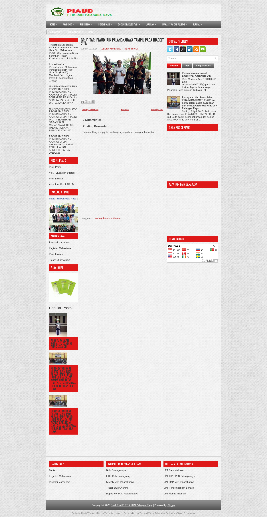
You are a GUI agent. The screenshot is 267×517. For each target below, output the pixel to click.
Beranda (125, 109)
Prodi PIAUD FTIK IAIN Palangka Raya (131, 505)
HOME (53, 24)
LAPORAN (151, 24)
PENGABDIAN (105, 24)
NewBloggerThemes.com (184, 513)
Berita (52, 470)
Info (91, 31)
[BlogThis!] (86, 102)
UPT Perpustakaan (173, 470)
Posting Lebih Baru (90, 109)
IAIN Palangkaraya (116, 470)
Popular (174, 65)
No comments (131, 48)
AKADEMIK (68, 24)
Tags (187, 65)
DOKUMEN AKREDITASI (129, 24)
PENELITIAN (86, 24)
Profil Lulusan (56, 178)
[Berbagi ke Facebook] (93, 102)
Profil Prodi (55, 167)
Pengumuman (75, 31)
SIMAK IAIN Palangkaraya (120, 482)
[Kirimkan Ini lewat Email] (82, 102)
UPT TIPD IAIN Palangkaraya (179, 476)
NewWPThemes (88, 513)
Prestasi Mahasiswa (59, 242)
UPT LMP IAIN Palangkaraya (178, 482)
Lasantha (118, 513)
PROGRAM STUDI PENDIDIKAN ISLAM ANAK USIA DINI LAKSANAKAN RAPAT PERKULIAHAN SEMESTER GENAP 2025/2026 (61, 144)
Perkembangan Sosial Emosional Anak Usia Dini (61, 343)
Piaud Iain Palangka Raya (62, 198)
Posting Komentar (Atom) (107, 218)
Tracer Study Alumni (59, 260)
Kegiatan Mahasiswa (60, 248)
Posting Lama (157, 109)
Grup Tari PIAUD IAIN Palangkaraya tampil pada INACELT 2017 (122, 41)
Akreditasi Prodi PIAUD (61, 184)
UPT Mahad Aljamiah (174, 493)
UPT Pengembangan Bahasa (178, 487)
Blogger (171, 505)
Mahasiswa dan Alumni (174, 24)
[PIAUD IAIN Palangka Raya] (63, 231)
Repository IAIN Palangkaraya (122, 493)
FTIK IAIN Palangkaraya (119, 476)
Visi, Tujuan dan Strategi (62, 172)
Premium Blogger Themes (135, 513)
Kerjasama (56, 31)
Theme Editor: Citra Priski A (160, 513)
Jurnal (197, 24)
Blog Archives (203, 65)
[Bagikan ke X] (89, 102)
